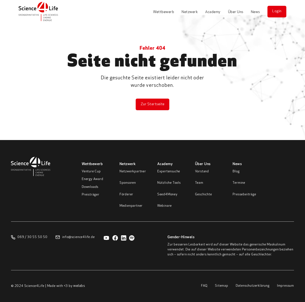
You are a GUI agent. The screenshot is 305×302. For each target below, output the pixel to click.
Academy (213, 12)
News (255, 12)
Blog (236, 171)
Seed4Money (167, 194)
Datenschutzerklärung (253, 286)
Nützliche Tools (169, 183)
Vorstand (202, 171)
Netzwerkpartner (133, 171)
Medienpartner (131, 206)
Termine (239, 183)
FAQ (204, 286)
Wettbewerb (163, 12)
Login (277, 11)
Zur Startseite (153, 104)
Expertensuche (168, 171)
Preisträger (90, 194)
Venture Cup (91, 171)
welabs (79, 286)
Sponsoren (128, 183)
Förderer (126, 194)
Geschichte (203, 194)
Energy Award (92, 179)
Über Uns (235, 12)
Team (199, 183)
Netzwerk (190, 12)
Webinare (164, 206)
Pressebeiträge (244, 194)
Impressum (285, 286)
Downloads (90, 187)
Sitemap (221, 286)
